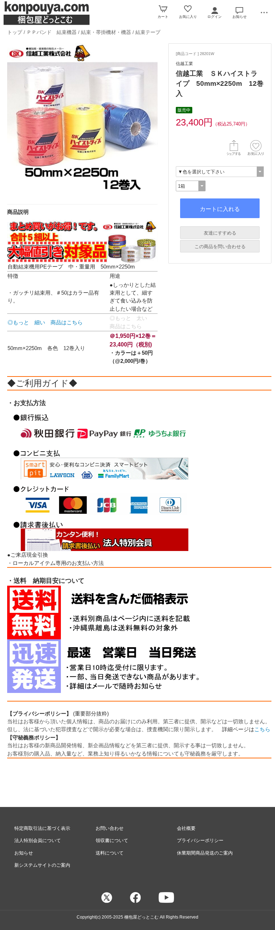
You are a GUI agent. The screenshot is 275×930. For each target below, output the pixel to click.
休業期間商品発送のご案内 (205, 853)
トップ (14, 32)
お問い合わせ (110, 828)
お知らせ (23, 853)
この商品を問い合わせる (220, 246)
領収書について (112, 840)
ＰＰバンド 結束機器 (51, 32)
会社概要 (186, 828)
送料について (110, 853)
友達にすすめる (220, 233)
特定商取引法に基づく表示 (42, 828)
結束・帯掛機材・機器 (106, 32)
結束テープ (147, 32)
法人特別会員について (37, 840)
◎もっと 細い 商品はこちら (45, 322)
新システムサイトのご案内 (42, 865)
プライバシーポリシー (200, 840)
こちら (262, 729)
